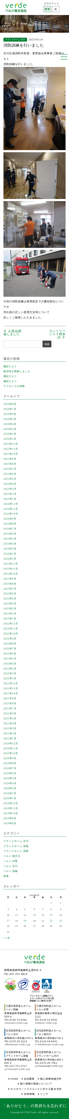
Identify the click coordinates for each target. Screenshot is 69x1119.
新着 (6, 876)
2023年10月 (10, 573)
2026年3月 (9, 429)
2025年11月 (10, 448)
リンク (44, 1094)
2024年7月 (9, 528)
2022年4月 (9, 663)
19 (24, 920)
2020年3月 (9, 788)
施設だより (10, 366)
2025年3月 (9, 488)
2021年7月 (9, 708)
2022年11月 (10, 628)
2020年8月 (9, 763)
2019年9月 (9, 818)
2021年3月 (9, 728)
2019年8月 (9, 823)
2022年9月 (9, 638)
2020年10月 (10, 753)
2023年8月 (9, 583)
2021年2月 (9, 733)
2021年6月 (9, 713)
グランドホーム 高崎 (16, 851)
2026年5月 (9, 419)
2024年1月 (9, 558)
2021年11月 (10, 688)
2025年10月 (10, 453)
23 (60, 920)
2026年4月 (9, 424)
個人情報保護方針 (51, 1078)
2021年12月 (10, 683)
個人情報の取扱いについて (36, 1083)
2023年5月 (9, 598)
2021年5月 (9, 718)
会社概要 (29, 1078)
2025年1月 (9, 498)
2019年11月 (10, 808)
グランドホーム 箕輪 (16, 846)
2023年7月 (9, 588)
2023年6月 (9, 593)
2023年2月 (9, 613)
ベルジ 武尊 (10, 861)
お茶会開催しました (12, 332)
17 (8, 920)
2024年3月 (9, 548)
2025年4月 (9, 483)
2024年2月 (9, 553)
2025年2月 (9, 493)
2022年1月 (9, 678)
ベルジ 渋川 (10, 866)
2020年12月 (10, 743)
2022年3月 (9, 668)
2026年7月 (9, 409)
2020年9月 (9, 758)
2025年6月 (9, 473)
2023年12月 (10, 563)
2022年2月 (9, 673)
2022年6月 (9, 653)
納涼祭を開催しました (16, 371)
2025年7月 (9, 468)
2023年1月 (9, 618)
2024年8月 (9, 523)
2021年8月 (9, 703)
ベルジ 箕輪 (10, 871)
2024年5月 (9, 538)
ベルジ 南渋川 (11, 856)
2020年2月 (9, 793)
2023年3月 (9, 608)
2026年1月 (9, 438)
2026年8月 (9, 404)
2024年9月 (9, 518)
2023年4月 (9, 603)
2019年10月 (10, 813)
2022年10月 (10, 633)
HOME (14, 1078)
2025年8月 (9, 463)
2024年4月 (9, 543)
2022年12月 (10, 623)
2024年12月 (10, 503)
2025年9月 (9, 458)
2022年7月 (9, 648)
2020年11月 (10, 748)
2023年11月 (10, 568)
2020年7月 (9, 768)
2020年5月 (9, 778)
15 (51, 914)
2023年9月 (9, 578)
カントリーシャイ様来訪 (57, 334)
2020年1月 (9, 798)
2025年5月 (9, 478)
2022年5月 (9, 658)
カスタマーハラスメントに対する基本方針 (36, 1089)
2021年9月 (9, 698)
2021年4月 (9, 723)
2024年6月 (9, 533)
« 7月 (6, 938)
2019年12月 (10, 803)
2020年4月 (9, 783)
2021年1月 (9, 738)
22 (51, 920)
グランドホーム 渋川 (16, 841)
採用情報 (29, 1094)
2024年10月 (10, 513)
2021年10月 (10, 693)
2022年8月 (9, 643)
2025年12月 (10, 443)
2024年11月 (10, 508)
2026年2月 (9, 433)
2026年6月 (9, 414)
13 (34, 914)
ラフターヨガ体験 (14, 386)
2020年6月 (9, 773)
